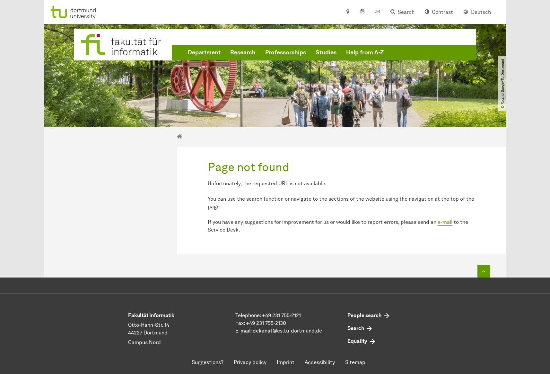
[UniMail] (377, 12)
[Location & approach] (347, 12)
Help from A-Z (365, 52)
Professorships (285, 52)
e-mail (445, 222)
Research (243, 52)
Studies (326, 52)
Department (204, 52)
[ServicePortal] (362, 12)
